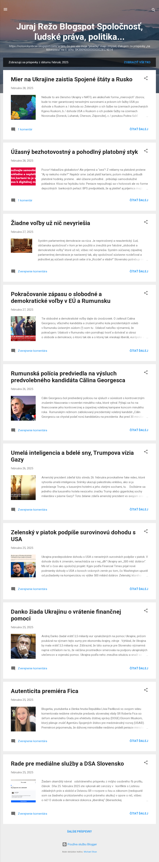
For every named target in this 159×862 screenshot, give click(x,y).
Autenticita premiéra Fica (44, 691)
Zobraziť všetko (137, 62)
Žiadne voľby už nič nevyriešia (50, 223)
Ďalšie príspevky (79, 831)
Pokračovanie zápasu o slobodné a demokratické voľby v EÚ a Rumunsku (61, 297)
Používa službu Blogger (82, 844)
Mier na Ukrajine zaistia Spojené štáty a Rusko (71, 79)
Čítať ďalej (139, 129)
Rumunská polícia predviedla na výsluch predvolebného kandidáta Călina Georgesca (68, 377)
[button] (145, 79)
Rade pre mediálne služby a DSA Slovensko (67, 763)
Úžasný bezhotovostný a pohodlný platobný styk (74, 151)
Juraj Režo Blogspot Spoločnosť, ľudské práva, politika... (79, 31)
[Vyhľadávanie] (153, 10)
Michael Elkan (90, 852)
